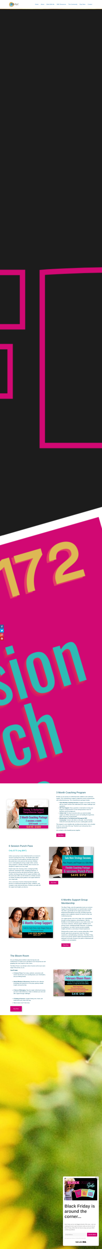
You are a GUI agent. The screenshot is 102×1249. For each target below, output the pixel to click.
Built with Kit (81, 1242)
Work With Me (50, 4)
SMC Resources (61, 4)
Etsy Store (82, 4)
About (42, 4)
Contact (90, 4)
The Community (72, 4)
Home (36, 4)
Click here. (27, 1002)
